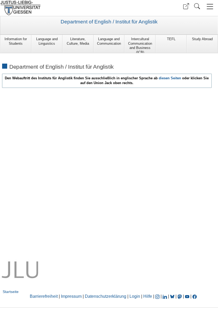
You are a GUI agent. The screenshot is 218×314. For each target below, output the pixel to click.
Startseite (11, 292)
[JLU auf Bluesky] (172, 296)
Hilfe (147, 296)
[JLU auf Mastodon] (180, 296)
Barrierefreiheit (44, 296)
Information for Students (16, 41)
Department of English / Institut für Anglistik (109, 21)
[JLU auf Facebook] (194, 296)
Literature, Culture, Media (78, 41)
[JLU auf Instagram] (158, 296)
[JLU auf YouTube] (187, 296)
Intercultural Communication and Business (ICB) (140, 45)
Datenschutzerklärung (105, 296)
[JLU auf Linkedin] (165, 296)
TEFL (171, 39)
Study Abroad (202, 39)
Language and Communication (109, 41)
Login (135, 296)
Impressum (71, 296)
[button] (186, 6)
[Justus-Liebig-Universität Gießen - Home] (54, 8)
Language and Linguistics (47, 41)
